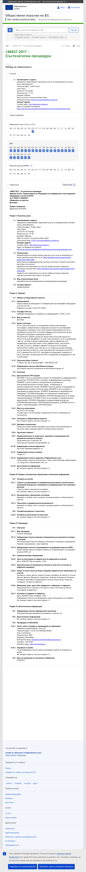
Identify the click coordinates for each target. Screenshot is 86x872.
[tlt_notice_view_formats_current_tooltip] (74, 185)
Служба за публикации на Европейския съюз (23, 753)
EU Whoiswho (10, 841)
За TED (8, 813)
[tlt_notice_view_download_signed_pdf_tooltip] (33, 131)
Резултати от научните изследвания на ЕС (21, 837)
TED (7, 46)
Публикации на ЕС (12, 845)
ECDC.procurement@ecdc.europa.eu (44, 100)
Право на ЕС (10, 828)
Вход (62, 7)
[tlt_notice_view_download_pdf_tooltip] (11, 150)
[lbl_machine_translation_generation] (31, 166)
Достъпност (9, 802)
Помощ (8, 768)
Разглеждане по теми (56, 37)
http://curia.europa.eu (37, 644)
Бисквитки (9, 798)
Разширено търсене (22, 37)
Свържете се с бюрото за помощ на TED (20, 772)
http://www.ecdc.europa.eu (38, 104)
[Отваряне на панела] (8, 66)
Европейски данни (12, 833)
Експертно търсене (38, 37)
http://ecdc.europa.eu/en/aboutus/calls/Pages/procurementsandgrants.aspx (43, 109)
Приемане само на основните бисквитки (56, 867)
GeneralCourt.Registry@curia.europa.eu (46, 640)
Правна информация (13, 794)
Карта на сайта (10, 818)
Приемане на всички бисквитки (22, 867)
